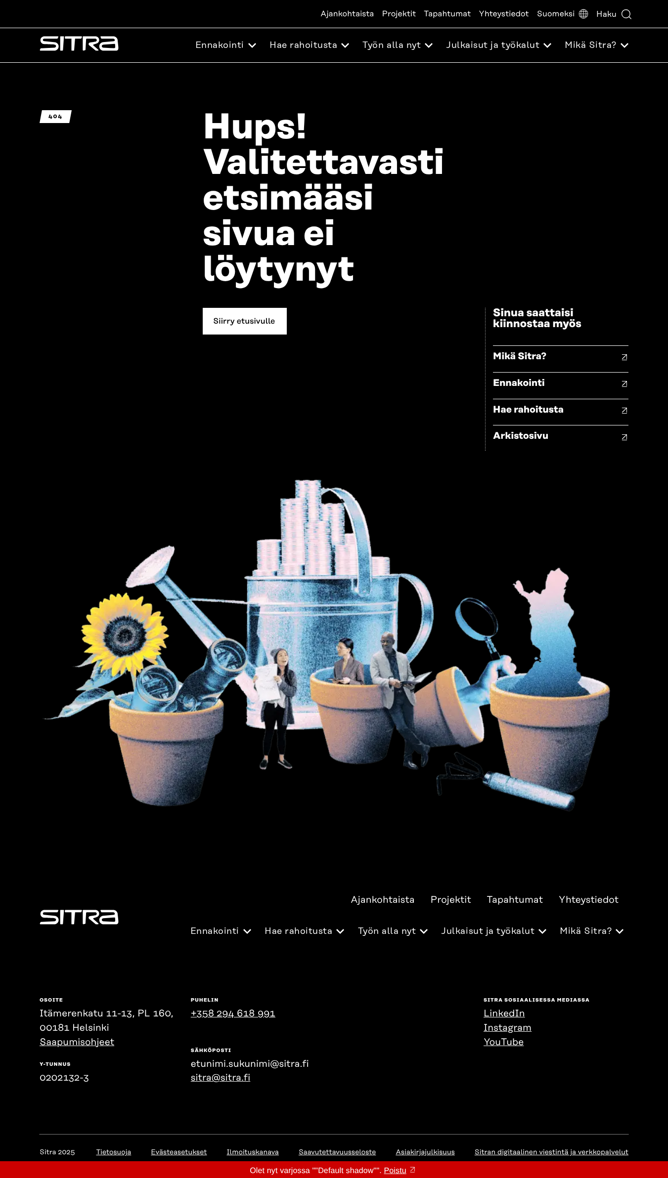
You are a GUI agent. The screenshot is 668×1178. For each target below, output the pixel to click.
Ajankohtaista (347, 13)
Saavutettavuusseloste (337, 1152)
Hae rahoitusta (528, 410)
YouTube (504, 1042)
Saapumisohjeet (77, 1042)
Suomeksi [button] (556, 13)
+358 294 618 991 (233, 1014)
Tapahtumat (447, 13)
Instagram (508, 1028)
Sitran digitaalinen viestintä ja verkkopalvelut (551, 1152)
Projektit (399, 13)
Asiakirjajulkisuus (425, 1152)
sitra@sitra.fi (220, 1078)
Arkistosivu (520, 436)
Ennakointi (519, 383)
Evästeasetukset (179, 1152)
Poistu (395, 1171)
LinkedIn (504, 1014)
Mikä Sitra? (519, 356)
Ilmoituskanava (252, 1152)
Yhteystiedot (504, 13)
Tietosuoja (113, 1152)
